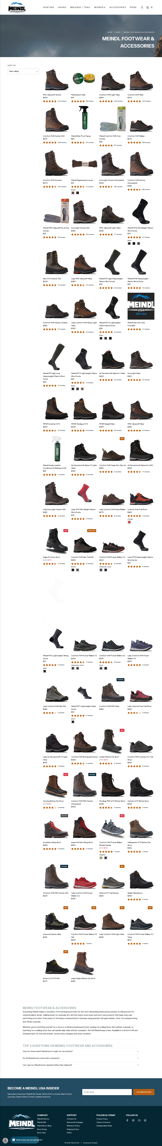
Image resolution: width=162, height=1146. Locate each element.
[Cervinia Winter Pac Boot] (56, 784)
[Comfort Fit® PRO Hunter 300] (56, 876)
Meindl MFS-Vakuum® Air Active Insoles (56, 229)
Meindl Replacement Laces (82, 180)
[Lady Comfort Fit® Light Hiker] (112, 917)
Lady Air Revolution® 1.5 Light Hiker (55, 758)
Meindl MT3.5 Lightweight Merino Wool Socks (110, 324)
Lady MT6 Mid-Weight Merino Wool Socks (83, 510)
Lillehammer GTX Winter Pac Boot (139, 843)
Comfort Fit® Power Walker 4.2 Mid (84, 935)
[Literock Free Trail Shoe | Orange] (129, 522)
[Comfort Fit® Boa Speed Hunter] (84, 740)
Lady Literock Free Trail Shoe (139, 706)
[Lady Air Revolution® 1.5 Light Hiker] (56, 740)
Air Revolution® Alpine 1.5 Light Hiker (84, 466)
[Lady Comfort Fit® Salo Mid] (56, 689)
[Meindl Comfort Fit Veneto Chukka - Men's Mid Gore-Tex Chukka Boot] (56, 306)
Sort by (12, 65)
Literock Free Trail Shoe (137, 509)
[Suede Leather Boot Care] (56, 448)
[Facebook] (127, 1120)
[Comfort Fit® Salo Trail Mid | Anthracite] (73, 570)
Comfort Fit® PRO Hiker (109, 706)
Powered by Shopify (90, 1143)
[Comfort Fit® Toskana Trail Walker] (84, 588)
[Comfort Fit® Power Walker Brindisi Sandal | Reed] (101, 858)
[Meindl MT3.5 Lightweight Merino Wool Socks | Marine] (110, 338)
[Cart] (147, 7)
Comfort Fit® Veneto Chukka (55, 323)
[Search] (142, 7)
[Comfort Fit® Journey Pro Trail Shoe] (141, 740)
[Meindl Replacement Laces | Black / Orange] (77, 193)
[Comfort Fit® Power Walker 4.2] (112, 639)
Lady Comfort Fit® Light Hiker (111, 934)
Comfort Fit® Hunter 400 (54, 136)
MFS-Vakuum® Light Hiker (110, 228)
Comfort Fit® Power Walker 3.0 (112, 557)
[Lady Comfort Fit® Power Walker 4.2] (84, 876)
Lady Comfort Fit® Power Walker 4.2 (82, 894)
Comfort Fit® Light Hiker (109, 95)
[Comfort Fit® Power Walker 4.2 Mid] (84, 917)
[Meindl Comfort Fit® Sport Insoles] (112, 588)
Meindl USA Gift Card (136, 323)
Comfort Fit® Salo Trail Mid (82, 557)
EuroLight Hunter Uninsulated (111, 180)
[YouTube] (139, 1120)
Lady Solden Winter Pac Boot (83, 978)
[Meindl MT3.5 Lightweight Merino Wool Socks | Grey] (105, 338)
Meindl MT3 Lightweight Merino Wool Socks (84, 374)
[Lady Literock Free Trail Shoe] (141, 689)
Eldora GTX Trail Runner (109, 893)
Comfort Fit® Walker (136, 136)
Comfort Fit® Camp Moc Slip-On (112, 465)
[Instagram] (133, 1120)
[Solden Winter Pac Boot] (112, 740)
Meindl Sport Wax (78, 95)
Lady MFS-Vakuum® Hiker (81, 279)
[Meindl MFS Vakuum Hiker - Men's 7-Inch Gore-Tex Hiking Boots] (141, 407)
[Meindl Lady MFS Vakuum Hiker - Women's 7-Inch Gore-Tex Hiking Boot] (84, 262)
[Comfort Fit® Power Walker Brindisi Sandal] (112, 825)
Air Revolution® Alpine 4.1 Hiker (112, 373)
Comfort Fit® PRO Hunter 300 (55, 893)
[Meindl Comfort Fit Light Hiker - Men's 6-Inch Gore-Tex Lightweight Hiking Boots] (112, 78)
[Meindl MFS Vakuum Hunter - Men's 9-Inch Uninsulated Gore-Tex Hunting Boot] (56, 78)
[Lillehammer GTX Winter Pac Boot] (141, 825)
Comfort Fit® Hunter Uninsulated (136, 181)
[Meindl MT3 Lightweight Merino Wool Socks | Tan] (82, 389)
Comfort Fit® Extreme (52, 180)
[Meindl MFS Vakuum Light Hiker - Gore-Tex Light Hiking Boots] (112, 211)
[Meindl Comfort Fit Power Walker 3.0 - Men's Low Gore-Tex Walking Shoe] (112, 540)
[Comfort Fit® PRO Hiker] (112, 689)
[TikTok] (145, 1120)
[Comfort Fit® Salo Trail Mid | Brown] (77, 570)
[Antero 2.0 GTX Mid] (56, 961)
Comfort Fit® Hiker (136, 95)
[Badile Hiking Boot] (141, 876)
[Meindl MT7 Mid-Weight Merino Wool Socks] (56, 588)
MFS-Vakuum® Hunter (52, 95)
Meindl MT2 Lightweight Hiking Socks (55, 657)
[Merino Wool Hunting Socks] (112, 262)
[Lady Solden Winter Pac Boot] (84, 961)
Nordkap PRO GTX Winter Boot (112, 801)
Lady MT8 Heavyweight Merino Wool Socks (140, 558)
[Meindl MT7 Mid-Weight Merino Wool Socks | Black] (44, 620)
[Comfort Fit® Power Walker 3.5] (84, 639)
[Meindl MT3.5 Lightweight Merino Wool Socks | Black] (101, 338)
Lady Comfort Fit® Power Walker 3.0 (138, 657)
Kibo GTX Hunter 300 (52, 279)
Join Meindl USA (143, 1092)
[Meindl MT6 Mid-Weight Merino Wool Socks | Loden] (138, 243)
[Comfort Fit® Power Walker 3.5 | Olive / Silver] (73, 668)
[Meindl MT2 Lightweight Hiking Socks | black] (44, 671)
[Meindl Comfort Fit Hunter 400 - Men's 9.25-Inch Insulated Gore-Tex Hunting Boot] (56, 119)
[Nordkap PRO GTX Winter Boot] (112, 784)
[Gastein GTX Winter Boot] (141, 784)
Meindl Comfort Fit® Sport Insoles (110, 606)
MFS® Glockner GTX (51, 424)
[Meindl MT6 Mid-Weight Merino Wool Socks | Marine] (134, 243)
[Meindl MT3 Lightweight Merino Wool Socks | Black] (73, 389)
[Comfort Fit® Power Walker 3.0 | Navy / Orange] (105, 570)
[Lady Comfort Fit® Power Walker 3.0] (141, 639)
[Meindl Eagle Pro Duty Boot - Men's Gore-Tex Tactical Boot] (56, 540)
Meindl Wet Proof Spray (81, 136)
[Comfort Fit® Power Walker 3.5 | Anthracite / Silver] (77, 668)
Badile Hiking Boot (135, 893)
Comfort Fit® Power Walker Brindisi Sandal (110, 843)
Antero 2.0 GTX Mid (51, 978)
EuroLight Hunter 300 (80, 228)
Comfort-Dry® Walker (137, 605)
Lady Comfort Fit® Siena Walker (112, 509)
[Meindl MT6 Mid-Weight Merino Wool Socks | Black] (129, 243)
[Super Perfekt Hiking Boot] (84, 825)
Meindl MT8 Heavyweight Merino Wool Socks (138, 280)
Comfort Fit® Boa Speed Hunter (84, 757)
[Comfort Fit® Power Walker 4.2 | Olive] (101, 668)
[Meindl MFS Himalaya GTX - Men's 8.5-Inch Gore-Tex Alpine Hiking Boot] (84, 407)
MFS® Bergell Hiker (107, 424)
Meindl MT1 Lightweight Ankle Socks (83, 707)
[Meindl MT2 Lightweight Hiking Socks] (56, 639)
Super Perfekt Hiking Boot (82, 842)
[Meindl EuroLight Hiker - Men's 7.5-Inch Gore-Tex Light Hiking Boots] (141, 356)
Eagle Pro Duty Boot (51, 557)
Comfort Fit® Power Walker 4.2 (112, 656)
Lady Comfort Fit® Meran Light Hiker (84, 324)
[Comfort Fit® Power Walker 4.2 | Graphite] (105, 668)
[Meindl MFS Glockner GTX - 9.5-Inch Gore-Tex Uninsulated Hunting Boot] (56, 407)
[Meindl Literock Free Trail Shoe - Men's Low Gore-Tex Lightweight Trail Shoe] (141, 492)
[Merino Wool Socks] (141, 262)
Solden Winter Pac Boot (109, 757)
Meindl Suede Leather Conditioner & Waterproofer (54, 466)
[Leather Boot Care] (84, 78)
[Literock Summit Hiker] (56, 917)
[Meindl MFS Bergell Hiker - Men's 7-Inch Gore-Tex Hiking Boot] (112, 407)
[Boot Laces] (84, 163)
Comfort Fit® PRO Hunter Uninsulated (82, 802)
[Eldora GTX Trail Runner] (112, 876)
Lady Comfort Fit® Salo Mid (54, 706)
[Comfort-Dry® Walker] (141, 588)
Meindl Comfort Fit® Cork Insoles (110, 137)
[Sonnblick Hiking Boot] (56, 825)
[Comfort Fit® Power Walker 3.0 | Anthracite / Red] (101, 570)
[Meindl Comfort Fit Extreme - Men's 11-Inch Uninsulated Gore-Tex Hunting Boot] (56, 163)
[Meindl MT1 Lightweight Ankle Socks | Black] (73, 722)
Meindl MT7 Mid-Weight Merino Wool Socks (56, 606)
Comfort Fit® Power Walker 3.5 (84, 656)
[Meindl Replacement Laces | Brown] (73, 193)
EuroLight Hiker (134, 373)
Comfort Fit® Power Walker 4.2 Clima (140, 935)
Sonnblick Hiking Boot (52, 842)
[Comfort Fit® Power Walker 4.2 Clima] (141, 917)
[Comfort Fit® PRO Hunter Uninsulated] (84, 784)
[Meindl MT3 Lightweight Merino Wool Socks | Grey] (77, 389)
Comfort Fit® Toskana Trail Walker (82, 606)
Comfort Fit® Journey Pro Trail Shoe (140, 758)
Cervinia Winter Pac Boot (53, 801)
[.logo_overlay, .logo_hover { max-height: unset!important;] (17, 7)
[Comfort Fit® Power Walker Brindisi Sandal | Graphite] (105, 858)
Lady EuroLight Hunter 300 (54, 509)
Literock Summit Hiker (52, 934)
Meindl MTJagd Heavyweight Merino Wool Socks (111, 280)
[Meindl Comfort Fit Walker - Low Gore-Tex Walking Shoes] (141, 119)
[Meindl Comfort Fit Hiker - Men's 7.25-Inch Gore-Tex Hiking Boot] (141, 78)
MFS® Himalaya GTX (79, 424)
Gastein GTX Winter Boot (138, 801)
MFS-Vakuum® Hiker (136, 424)
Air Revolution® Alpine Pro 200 (140, 465)
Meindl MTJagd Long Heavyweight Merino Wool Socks (54, 376)
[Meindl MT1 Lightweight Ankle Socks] (84, 689)
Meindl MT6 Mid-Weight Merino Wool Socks (140, 229)
